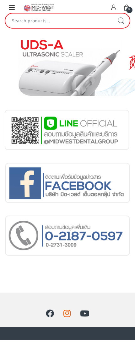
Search (121, 21)
